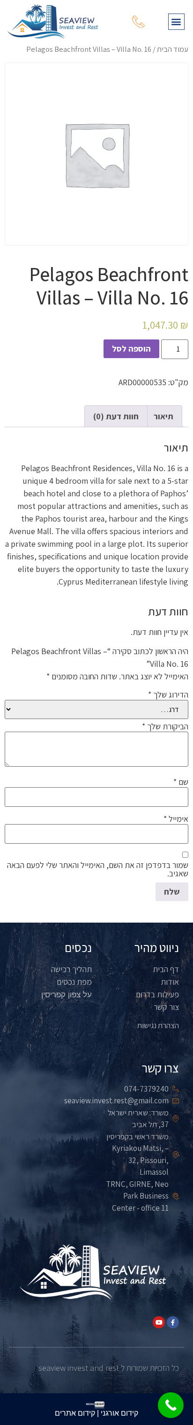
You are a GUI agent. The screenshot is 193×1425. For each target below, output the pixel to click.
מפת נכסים (74, 981)
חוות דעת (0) (116, 416)
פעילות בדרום (157, 994)
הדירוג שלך (168, 695)
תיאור (163, 416)
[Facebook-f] (173, 1322)
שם (180, 782)
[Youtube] (159, 1322)
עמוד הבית (172, 49)
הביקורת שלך (165, 726)
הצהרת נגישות (158, 1025)
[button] (176, 22)
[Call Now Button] (171, 1405)
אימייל (175, 819)
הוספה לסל (131, 348)
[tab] (163, 416)
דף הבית (166, 969)
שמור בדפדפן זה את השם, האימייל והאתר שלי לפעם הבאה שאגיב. (97, 869)
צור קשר (166, 1007)
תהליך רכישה (71, 969)
